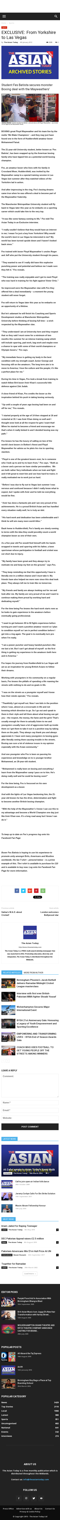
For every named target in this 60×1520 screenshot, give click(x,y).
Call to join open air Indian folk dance (32, 1181)
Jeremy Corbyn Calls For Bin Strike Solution (35, 1193)
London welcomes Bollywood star (49, 913)
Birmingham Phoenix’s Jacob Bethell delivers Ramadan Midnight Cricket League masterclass (36, 983)
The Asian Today (11, 42)
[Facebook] (18, 1498)
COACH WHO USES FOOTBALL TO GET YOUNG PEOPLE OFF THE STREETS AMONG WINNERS (35, 1050)
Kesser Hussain (20, 1255)
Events (4, 1431)
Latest (4, 1014)
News (4, 1242)
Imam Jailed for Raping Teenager (19, 1226)
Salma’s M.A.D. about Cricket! (11, 913)
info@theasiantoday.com (36, 1479)
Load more (29, 1273)
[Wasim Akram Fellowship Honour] (7, 1208)
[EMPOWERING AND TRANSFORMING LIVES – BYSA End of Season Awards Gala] (8, 1037)
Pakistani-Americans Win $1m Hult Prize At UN (26, 1251)
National (5, 1000)
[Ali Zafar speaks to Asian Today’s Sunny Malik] (30, 1160)
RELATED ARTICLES (12, 973)
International (7, 1255)
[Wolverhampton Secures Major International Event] (8, 1010)
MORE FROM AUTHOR (33, 973)
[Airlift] (8, 1370)
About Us (38, 1509)
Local (4, 987)
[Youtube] (41, 1498)
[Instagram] (26, 1498)
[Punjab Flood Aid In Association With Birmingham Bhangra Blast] (8, 1302)
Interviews (7, 1173)
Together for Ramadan (13, 1263)
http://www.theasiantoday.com (30, 947)
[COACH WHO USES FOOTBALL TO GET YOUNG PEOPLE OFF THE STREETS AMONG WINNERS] (8, 1050)
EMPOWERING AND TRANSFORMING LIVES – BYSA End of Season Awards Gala (36, 1037)
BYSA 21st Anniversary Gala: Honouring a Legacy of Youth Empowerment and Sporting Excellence (38, 1023)
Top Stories (7, 1406)
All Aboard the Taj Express (29, 1353)
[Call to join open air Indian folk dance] (7, 1184)
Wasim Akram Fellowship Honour (30, 1206)
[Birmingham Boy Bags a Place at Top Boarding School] (8, 1384)
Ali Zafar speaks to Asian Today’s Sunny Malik (29, 1169)
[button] (56, 16)
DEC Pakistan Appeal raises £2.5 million (22, 1238)
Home (3, 23)
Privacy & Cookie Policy (30, 1511)
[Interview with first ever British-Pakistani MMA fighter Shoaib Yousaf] (8, 997)
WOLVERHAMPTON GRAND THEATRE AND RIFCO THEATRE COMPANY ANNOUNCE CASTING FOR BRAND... (36, 1328)
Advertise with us (24, 1509)
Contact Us (50, 1509)
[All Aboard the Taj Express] (8, 1357)
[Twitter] (34, 1498)
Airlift (20, 1367)
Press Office (8, 1509)
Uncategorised (8, 1423)
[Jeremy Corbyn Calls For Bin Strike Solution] (7, 1196)
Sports (11, 23)
